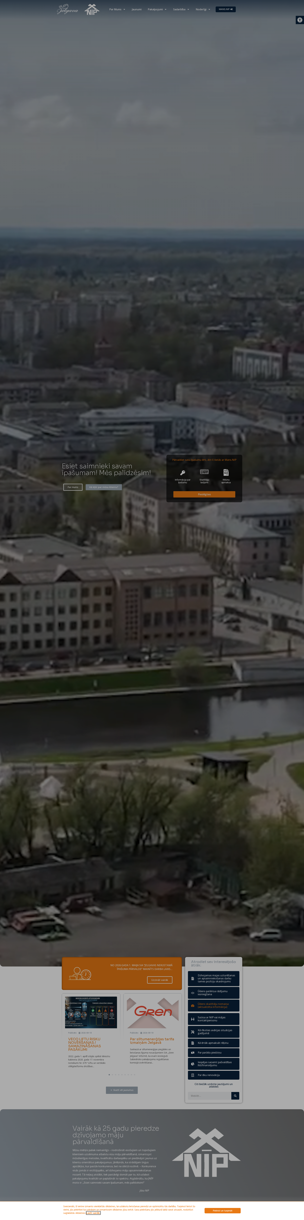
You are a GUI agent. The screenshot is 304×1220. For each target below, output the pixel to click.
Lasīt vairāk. (93, 1212)
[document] (152, 610)
